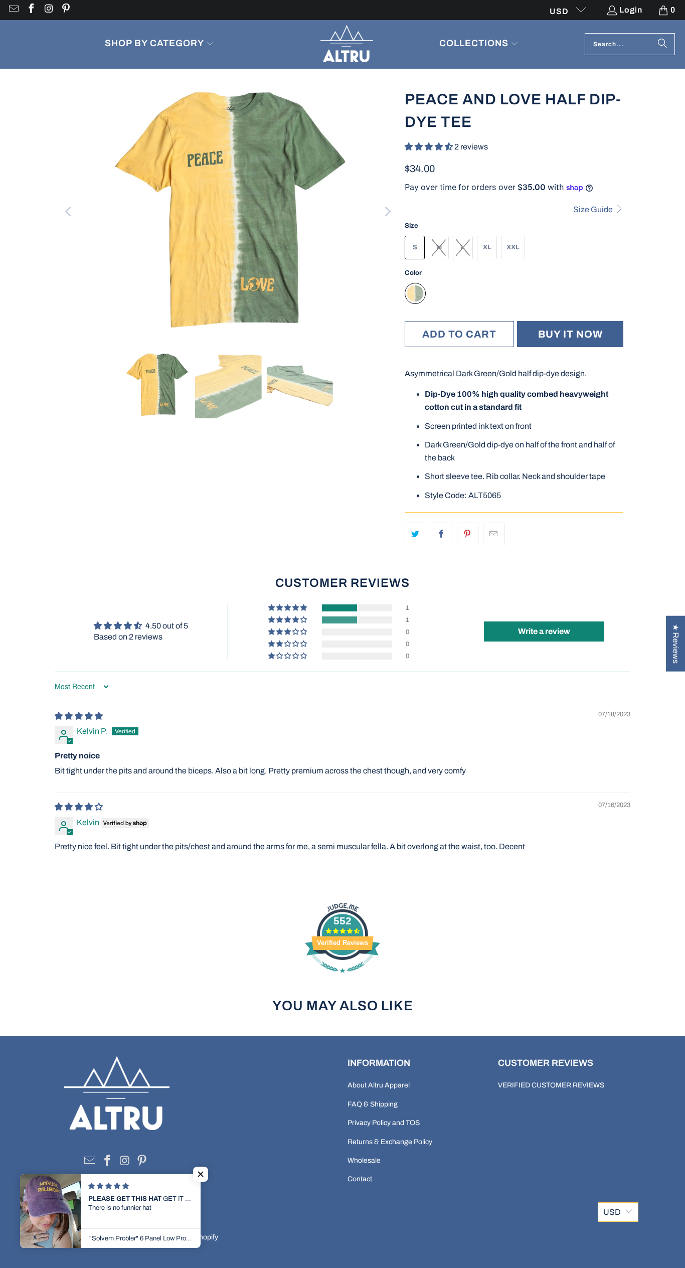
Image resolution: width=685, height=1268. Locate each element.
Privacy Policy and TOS (384, 1123)
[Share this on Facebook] (441, 534)
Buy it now (570, 334)
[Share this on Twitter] (415, 534)
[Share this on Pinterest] (467, 534)
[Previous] (69, 211)
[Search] (662, 44)
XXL (513, 247)
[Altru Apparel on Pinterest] (65, 10)
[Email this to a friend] (493, 534)
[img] (79, 716)
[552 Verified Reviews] (342, 978)
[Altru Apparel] (346, 44)
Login (630, 10)
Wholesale (364, 1160)
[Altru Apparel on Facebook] (30, 10)
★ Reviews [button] (675, 644)
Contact (360, 1179)
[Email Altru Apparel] (13, 10)
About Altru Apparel (379, 1085)
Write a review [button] (544, 631)
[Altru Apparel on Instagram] (48, 10)
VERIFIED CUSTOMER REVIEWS (551, 1085)
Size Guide (593, 209)
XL (487, 247)
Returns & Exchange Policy (390, 1142)
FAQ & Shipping (373, 1104)
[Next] (387, 211)
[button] (159, 44)
